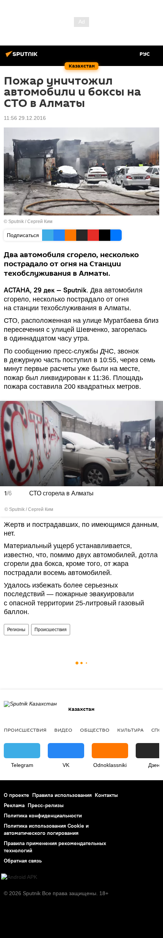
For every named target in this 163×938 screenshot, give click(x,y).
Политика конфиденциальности (43, 815)
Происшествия (50, 629)
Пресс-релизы (46, 805)
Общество (95, 729)
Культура (130, 729)
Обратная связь (23, 860)
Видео (63, 729)
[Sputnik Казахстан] (23, 57)
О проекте (16, 795)
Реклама (14, 805)
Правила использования (62, 795)
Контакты (106, 795)
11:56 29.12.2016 (25, 118)
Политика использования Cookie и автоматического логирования (46, 829)
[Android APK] (19, 877)
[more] (155, 509)
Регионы (16, 629)
